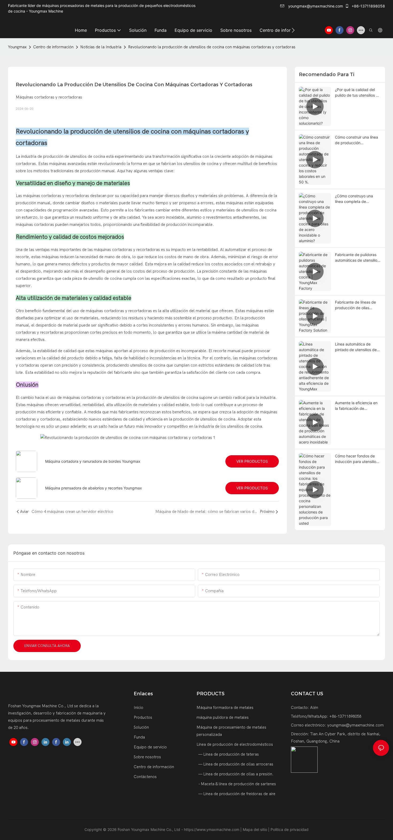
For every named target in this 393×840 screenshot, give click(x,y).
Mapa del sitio (255, 829)
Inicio (138, 707)
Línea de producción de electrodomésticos (234, 744)
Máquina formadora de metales (224, 707)
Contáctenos (145, 776)
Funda (139, 737)
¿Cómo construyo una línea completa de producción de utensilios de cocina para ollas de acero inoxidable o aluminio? (356, 199)
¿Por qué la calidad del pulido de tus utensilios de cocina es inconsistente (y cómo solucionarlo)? (357, 92)
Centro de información (53, 47)
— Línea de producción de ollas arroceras (235, 764)
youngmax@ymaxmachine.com (315, 6)
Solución (141, 727)
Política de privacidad (290, 829)
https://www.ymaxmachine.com (212, 829)
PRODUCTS (210, 694)
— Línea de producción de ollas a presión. (235, 774)
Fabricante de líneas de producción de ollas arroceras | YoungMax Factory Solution (355, 305)
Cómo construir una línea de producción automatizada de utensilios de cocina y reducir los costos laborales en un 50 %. (356, 140)
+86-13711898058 (367, 6)
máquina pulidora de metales (222, 717)
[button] (293, 30)
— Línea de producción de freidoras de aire (236, 793)
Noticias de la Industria (100, 47)
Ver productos (252, 461)
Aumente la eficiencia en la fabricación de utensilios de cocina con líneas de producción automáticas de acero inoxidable (356, 406)
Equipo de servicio (150, 747)
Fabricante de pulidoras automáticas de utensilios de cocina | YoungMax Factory (357, 257)
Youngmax (17, 47)
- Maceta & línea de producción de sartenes (237, 784)
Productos (143, 717)
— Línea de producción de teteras (228, 754)
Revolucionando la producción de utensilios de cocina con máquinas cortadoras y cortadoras (211, 47)
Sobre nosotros (147, 757)
